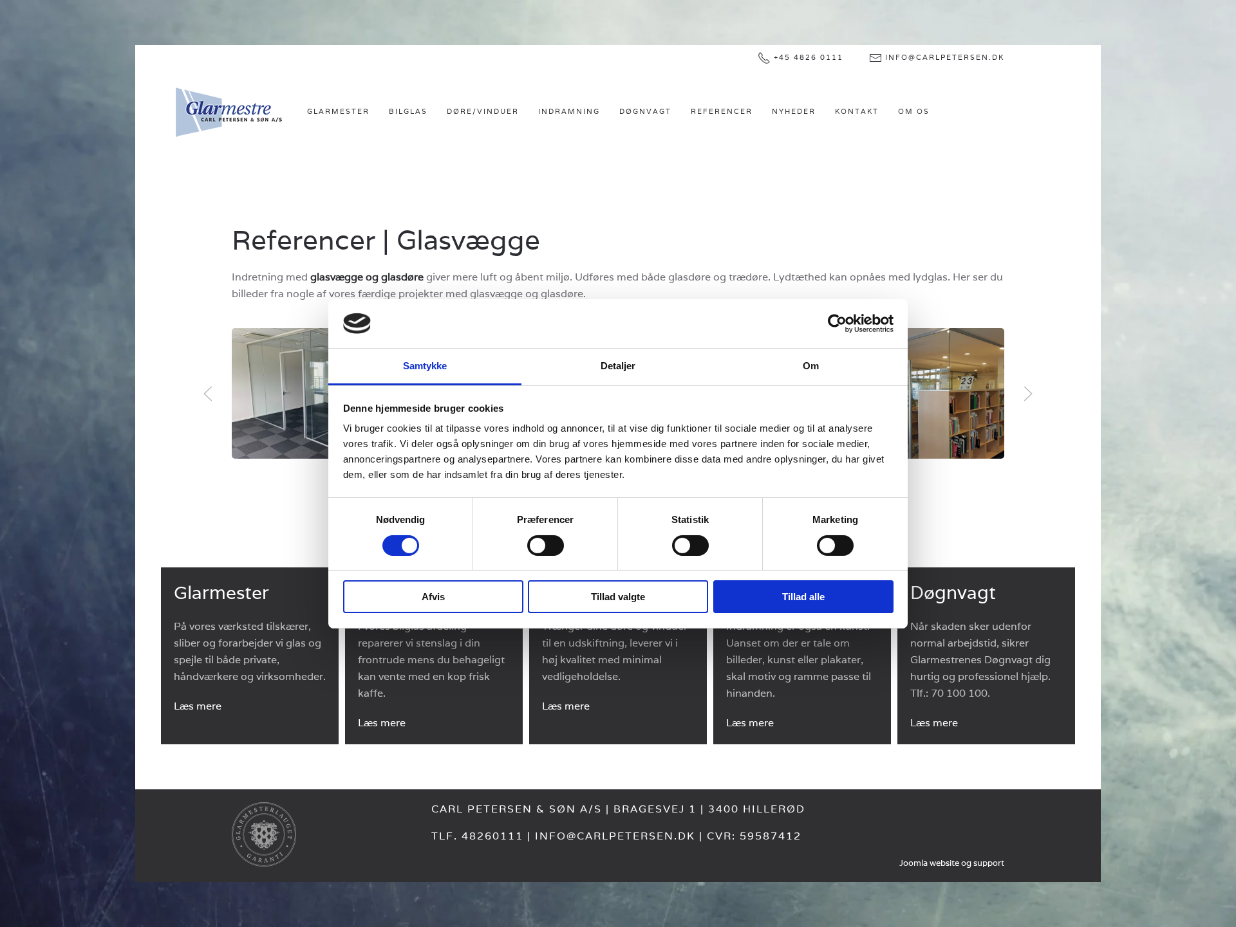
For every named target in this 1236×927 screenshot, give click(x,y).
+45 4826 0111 (808, 57)
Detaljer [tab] (618, 365)
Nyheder (794, 111)
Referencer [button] (722, 111)
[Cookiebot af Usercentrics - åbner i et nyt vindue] (837, 323)
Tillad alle (803, 596)
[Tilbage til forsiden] (228, 112)
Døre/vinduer (483, 111)
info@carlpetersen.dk (944, 57)
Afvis (433, 596)
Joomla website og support (951, 863)
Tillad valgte (618, 596)
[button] (208, 394)
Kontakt (857, 111)
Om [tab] (811, 365)
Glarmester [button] (338, 111)
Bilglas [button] (408, 111)
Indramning (569, 111)
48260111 (492, 836)
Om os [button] (914, 111)
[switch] (545, 545)
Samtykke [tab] (425, 365)
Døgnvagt (645, 111)
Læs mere (197, 706)
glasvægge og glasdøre (367, 277)
